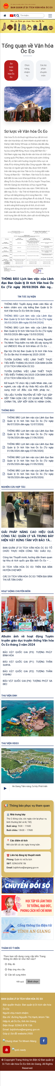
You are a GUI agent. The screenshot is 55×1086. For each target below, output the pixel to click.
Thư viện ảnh (9, 695)
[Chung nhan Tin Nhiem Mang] (19, 1040)
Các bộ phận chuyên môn (43, 70)
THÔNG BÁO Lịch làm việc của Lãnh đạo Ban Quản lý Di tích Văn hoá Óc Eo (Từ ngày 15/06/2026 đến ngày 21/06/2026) (30, 434)
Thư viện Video (10, 743)
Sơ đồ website (19, 1033)
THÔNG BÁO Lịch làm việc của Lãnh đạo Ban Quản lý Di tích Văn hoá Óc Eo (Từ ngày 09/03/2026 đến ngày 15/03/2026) (28, 331)
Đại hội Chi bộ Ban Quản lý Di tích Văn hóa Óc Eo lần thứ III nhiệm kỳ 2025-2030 (28, 353)
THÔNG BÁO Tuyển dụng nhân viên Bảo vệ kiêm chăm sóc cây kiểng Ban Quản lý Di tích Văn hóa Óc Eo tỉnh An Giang (28, 307)
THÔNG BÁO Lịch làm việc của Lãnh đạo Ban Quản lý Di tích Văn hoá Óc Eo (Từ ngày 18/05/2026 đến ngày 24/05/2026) (30, 474)
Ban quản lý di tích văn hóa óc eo (32, 7)
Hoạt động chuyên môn (15, 591)
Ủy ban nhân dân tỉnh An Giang (23, 4)
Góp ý (6, 1033)
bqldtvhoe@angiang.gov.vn (24, 1029)
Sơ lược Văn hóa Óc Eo (11, 70)
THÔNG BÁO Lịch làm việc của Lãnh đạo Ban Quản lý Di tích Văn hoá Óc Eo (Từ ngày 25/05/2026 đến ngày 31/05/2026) (30, 461)
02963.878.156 (23, 1025)
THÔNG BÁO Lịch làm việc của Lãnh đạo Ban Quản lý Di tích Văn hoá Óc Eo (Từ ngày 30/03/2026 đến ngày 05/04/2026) (28, 319)
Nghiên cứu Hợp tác (13, 487)
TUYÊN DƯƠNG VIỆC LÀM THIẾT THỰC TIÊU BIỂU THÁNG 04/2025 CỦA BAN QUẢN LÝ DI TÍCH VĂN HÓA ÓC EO (28, 375)
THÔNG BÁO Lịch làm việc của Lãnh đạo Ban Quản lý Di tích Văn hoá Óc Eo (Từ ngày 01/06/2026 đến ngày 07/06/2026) (30, 447)
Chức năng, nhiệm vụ (27, 70)
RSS (30, 1033)
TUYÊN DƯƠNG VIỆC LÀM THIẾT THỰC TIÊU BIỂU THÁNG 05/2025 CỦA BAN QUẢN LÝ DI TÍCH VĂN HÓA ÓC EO (28, 363)
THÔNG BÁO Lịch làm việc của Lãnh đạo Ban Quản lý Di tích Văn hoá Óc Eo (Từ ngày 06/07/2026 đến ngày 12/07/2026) (30, 421)
